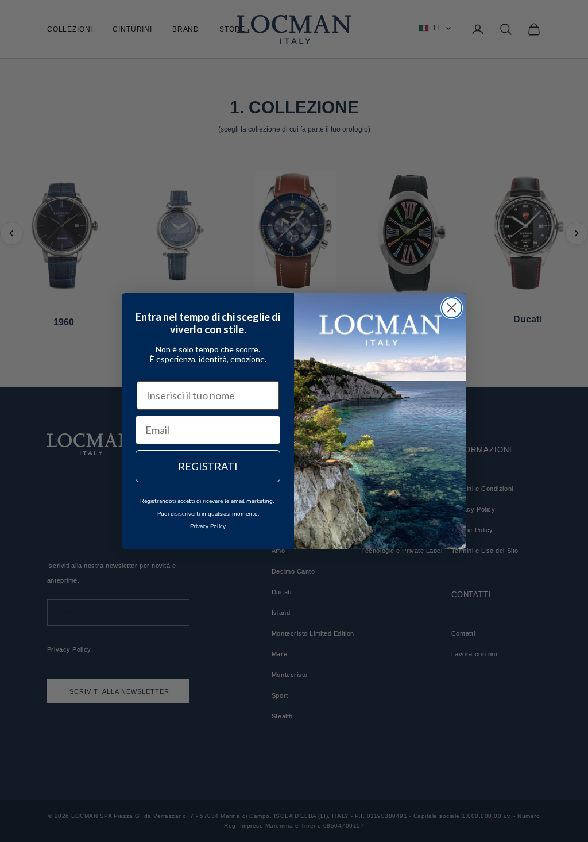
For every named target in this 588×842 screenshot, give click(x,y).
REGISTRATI (208, 466)
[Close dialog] (452, 308)
